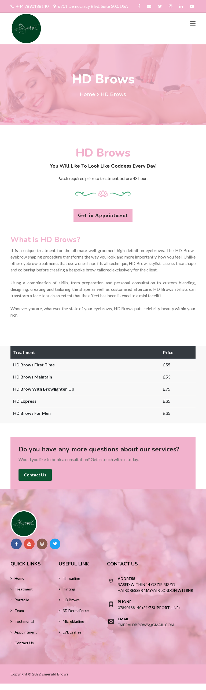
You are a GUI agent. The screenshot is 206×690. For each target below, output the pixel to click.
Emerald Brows (55, 674)
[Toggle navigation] (193, 23)
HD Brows (71, 599)
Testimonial (24, 621)
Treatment (23, 589)
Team (19, 610)
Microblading (73, 621)
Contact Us (35, 474)
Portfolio (21, 599)
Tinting (69, 589)
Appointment (25, 632)
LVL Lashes (72, 632)
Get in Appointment (103, 215)
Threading (71, 578)
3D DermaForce (76, 610)
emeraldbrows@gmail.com (146, 624)
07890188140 (129, 607)
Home (87, 94)
